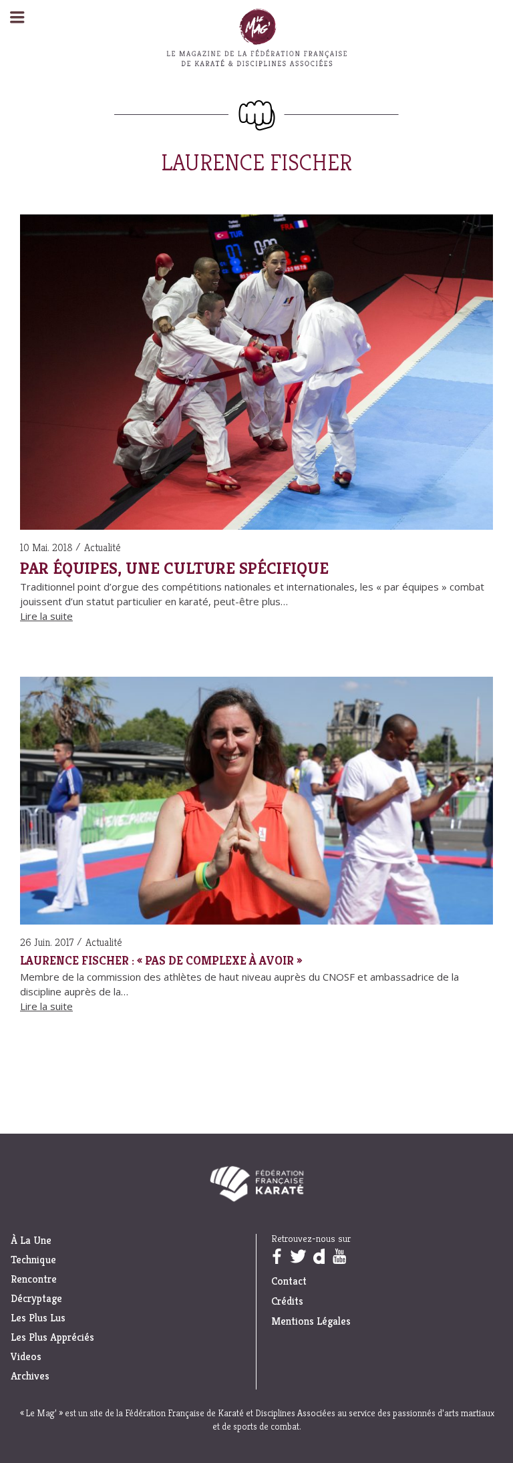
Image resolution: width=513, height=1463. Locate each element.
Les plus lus (38, 1318)
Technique (33, 1260)
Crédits (287, 1301)
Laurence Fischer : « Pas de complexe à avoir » (161, 961)
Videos (26, 1356)
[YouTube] (339, 1256)
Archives (30, 1376)
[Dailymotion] (319, 1256)
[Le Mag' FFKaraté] (256, 116)
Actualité (102, 547)
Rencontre (34, 1279)
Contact (289, 1281)
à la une (31, 1240)
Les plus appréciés (52, 1337)
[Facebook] (276, 1256)
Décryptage (36, 1298)
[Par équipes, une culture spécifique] (256, 374)
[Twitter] (298, 1256)
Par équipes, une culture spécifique (174, 568)
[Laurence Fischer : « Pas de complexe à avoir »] (256, 803)
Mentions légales (311, 1321)
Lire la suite (46, 616)
